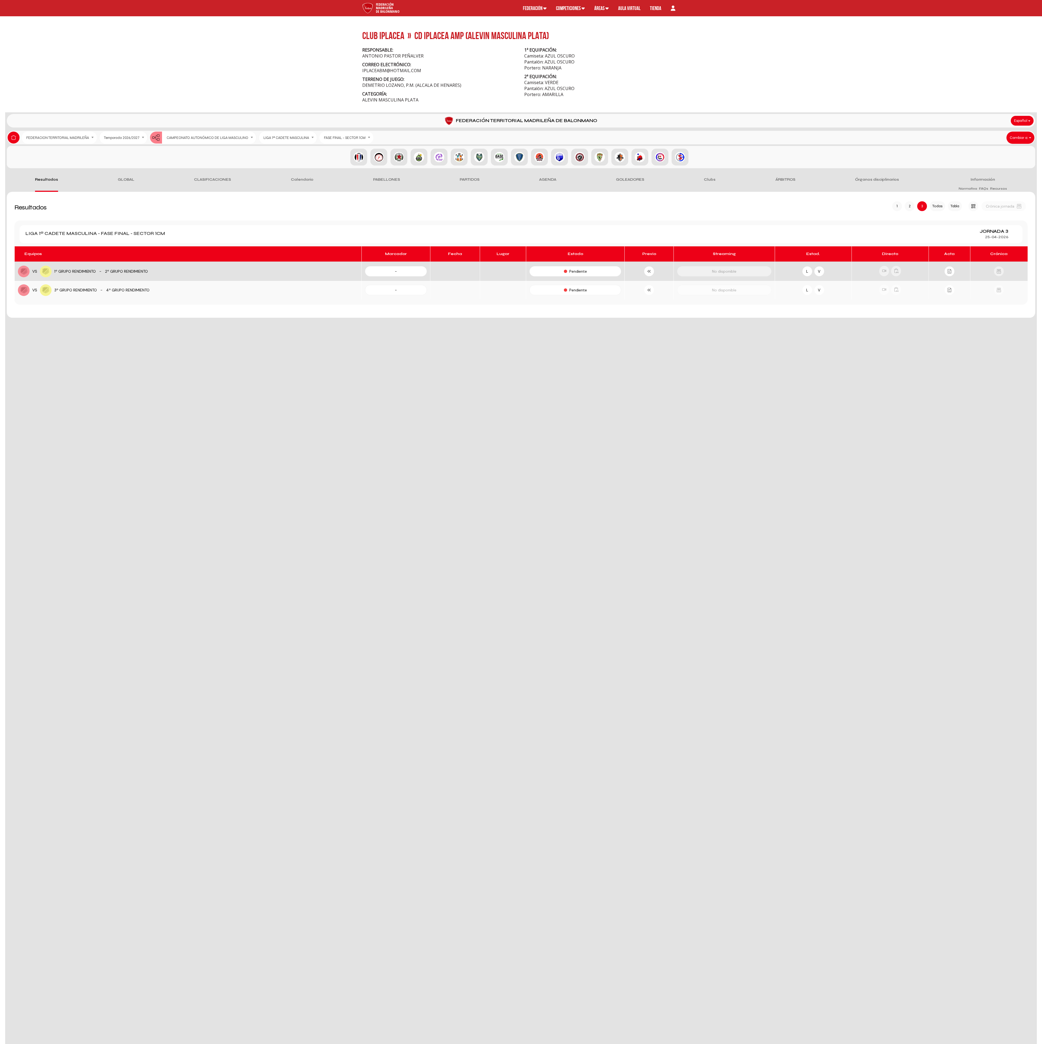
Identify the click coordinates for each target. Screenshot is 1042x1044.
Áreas (599, 8)
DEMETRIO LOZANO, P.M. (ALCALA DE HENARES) (411, 85)
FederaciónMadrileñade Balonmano (387, 8)
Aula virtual (629, 8)
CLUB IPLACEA (383, 35)
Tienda (655, 8)
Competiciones (569, 8)
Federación (533, 8)
